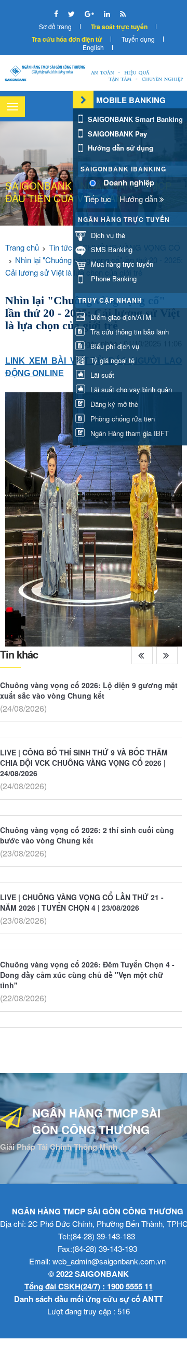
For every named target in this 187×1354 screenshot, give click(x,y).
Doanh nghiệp (128, 182)
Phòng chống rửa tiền (121, 419)
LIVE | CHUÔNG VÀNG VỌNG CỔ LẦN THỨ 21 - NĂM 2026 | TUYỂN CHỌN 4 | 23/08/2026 (82, 902)
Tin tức (60, 247)
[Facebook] (57, 13)
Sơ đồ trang (55, 26)
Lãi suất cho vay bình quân (130, 389)
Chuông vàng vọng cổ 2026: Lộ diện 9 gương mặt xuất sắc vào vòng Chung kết (89, 690)
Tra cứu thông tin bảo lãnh (128, 332)
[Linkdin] (108, 13)
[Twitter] (72, 13)
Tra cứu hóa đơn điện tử (67, 39)
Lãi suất (101, 375)
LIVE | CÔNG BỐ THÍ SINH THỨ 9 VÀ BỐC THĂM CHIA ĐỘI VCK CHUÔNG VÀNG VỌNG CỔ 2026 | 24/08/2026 (84, 762)
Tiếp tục (97, 198)
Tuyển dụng (138, 38)
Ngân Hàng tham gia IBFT (128, 433)
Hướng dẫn (139, 198)
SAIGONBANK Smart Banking (134, 119)
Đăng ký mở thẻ (113, 404)
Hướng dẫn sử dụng (119, 148)
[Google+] (90, 13)
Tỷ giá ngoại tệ (111, 360)
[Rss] (123, 13)
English (93, 47)
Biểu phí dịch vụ (113, 346)
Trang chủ (22, 247)
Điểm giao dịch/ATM (119, 317)
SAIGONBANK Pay (116, 134)
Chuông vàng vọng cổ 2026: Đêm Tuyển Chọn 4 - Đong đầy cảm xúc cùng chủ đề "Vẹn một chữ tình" (87, 974)
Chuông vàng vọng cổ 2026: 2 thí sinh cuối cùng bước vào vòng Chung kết (87, 835)
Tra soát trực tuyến (119, 26)
